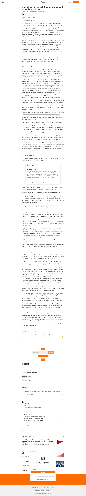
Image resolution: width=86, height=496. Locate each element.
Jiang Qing (24, 89)
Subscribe (76, 2)
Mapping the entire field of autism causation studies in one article (37, 452)
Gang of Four (52, 89)
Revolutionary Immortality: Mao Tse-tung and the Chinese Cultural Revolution (41, 114)
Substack (37, 493)
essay (33, 158)
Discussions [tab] (30, 436)
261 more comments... (26, 430)
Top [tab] (23, 436)
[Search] (69, 2)
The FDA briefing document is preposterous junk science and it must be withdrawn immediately (36, 445)
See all (24, 470)
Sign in (82, 2)
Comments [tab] (24, 376)
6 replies (27, 425)
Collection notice (50, 487)
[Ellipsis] (64, 387)
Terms (45, 487)
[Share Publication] (71, 2)
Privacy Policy (51, 476)
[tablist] (27, 376)
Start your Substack (40, 490)
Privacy (42, 487)
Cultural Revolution (33, 80)
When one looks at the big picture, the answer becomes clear (34, 455)
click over (24, 189)
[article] (43, 444)
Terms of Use (48, 474)
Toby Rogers (27, 13)
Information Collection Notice (43, 476)
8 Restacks (36, 363)
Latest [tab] (26, 436)
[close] (54, 457)
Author (26, 388)
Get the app (48, 490)
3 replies (27, 398)
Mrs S (25, 402)
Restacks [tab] (29, 376)
